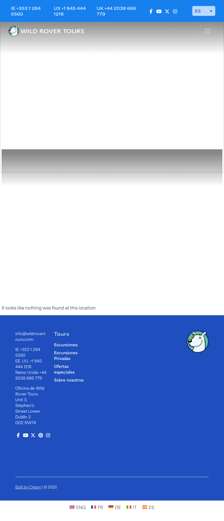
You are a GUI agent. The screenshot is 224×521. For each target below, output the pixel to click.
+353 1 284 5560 (27, 352)
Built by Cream (28, 487)
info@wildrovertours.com (30, 336)
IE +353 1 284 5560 (26, 11)
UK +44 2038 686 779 (116, 11)
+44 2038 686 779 (30, 375)
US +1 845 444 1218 (70, 11)
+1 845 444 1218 (28, 364)
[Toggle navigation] (207, 30)
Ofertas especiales (64, 369)
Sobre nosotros (69, 380)
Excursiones (66, 344)
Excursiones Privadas (66, 355)
